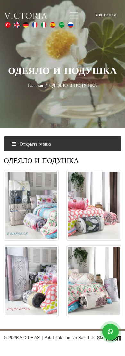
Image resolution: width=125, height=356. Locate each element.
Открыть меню (34, 144)
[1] (74, 15)
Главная (35, 85)
